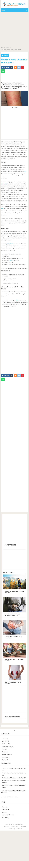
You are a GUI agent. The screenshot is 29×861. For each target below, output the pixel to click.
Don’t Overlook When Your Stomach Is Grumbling (12, 614)
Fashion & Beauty (6, 746)
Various (4, 760)
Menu (3, 10)
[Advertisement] (14, 28)
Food (3, 749)
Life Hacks (4, 757)
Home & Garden (6, 754)
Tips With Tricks (9, 824)
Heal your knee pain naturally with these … (13, 637)
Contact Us (4, 807)
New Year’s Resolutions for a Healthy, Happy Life (14, 777)
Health (6, 55)
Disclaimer (4, 812)
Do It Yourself (5, 744)
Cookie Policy (5, 809)
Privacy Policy (5, 817)
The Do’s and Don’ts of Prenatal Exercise (14, 660)
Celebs (3, 738)
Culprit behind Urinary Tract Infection (13, 682)
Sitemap (19, 828)
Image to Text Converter (8, 815)
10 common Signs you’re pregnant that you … (14, 591)
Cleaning (4, 741)
